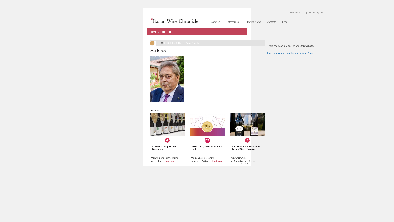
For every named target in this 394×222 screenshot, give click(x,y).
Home (153, 32)
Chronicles (233, 22)
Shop (284, 22)
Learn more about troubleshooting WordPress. (290, 53)
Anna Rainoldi (192, 43)
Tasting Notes (254, 22)
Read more (170, 161)
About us (215, 22)
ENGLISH (294, 12)
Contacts (271, 22)
